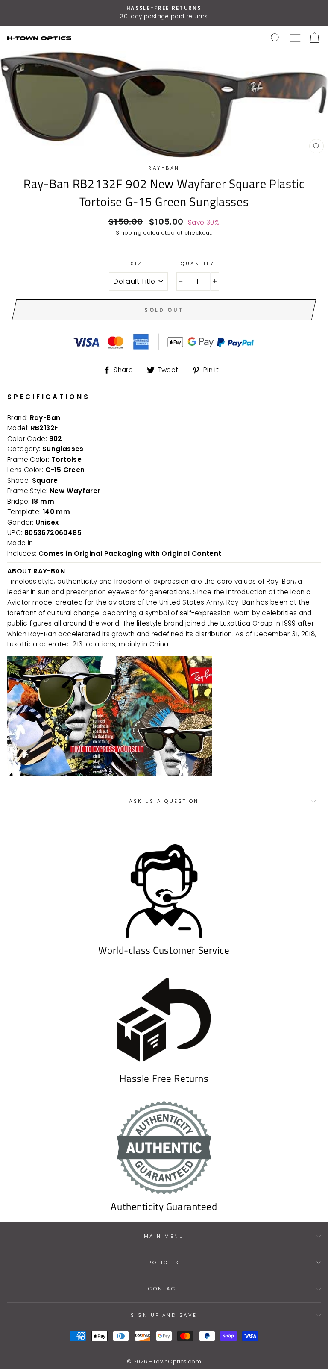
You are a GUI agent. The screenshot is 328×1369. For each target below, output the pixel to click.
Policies (164, 1262)
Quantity (197, 263)
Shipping (128, 233)
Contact (163, 1288)
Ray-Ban (163, 168)
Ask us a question (164, 801)
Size (138, 263)
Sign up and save (164, 1315)
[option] (164, 12)
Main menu (164, 1236)
